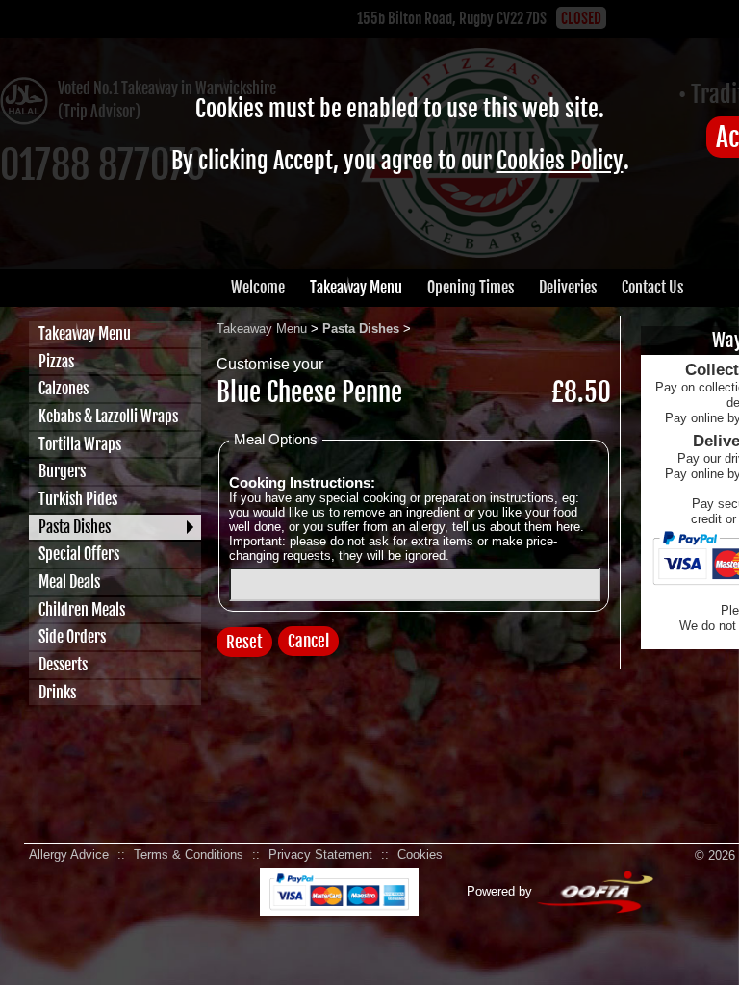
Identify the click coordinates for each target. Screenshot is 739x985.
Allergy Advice (69, 854)
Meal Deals (69, 582)
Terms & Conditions (188, 854)
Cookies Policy (560, 160)
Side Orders (72, 636)
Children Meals (81, 609)
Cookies (420, 854)
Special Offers (78, 554)
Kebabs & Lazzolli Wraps (108, 416)
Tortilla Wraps (79, 444)
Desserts (63, 664)
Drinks (57, 692)
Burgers (62, 471)
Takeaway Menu (356, 287)
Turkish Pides (77, 499)
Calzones (63, 388)
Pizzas (56, 361)
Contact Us (652, 287)
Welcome (258, 287)
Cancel (308, 641)
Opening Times (470, 287)
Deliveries (568, 287)
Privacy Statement (320, 854)
